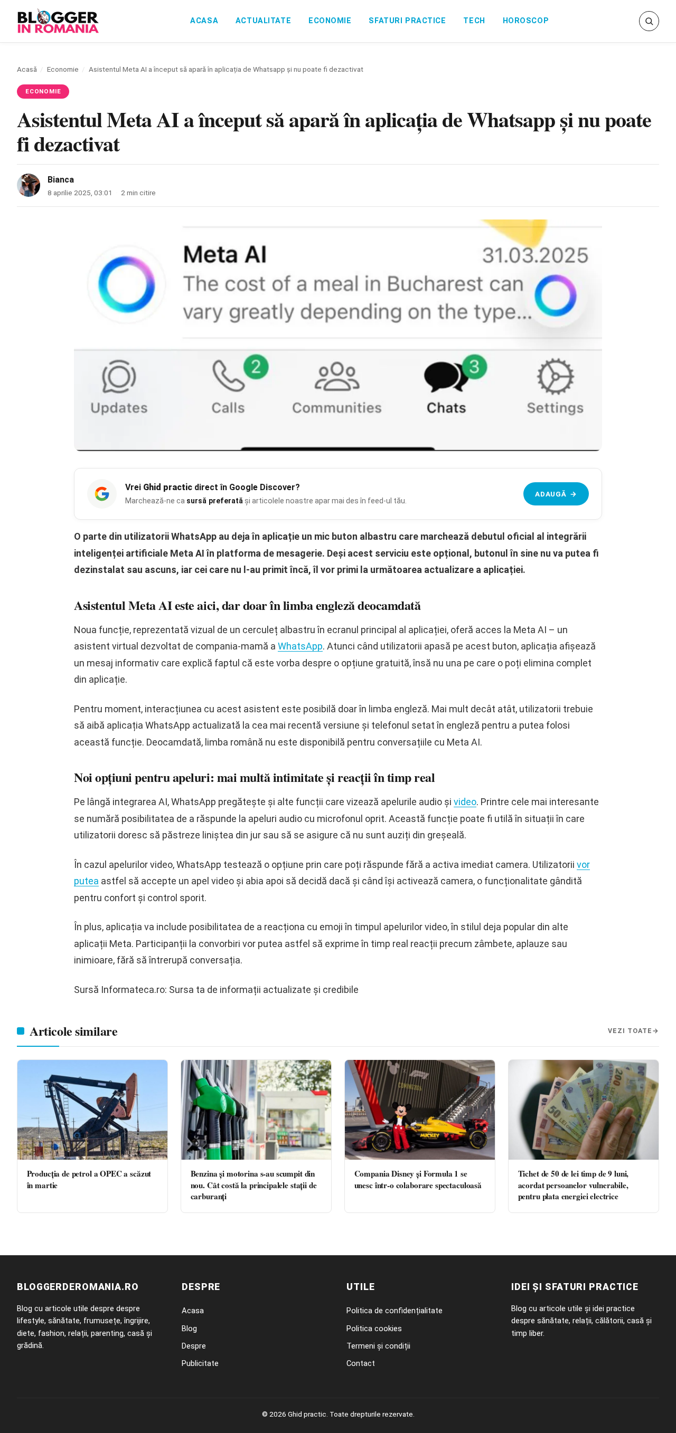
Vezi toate (630, 1031)
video (465, 801)
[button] (649, 21)
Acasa (204, 20)
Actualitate (263, 20)
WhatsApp (300, 646)
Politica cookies (374, 1328)
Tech (474, 20)
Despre (194, 1346)
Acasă (27, 69)
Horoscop (526, 20)
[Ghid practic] (58, 21)
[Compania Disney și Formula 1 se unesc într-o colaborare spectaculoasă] (420, 1110)
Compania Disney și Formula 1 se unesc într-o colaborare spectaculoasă (418, 1179)
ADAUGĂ (556, 494)
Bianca (61, 180)
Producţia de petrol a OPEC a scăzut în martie (89, 1179)
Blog (189, 1328)
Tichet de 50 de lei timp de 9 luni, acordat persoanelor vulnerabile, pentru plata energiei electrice (573, 1185)
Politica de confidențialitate (394, 1310)
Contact (360, 1363)
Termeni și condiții (378, 1346)
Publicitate (200, 1363)
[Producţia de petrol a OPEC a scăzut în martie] (92, 1110)
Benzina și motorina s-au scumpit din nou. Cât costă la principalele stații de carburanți (254, 1185)
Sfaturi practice (407, 20)
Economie (330, 20)
